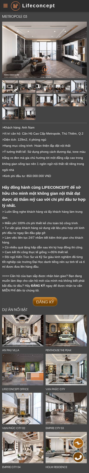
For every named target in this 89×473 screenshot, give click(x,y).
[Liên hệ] (78, 444)
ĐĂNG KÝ (45, 301)
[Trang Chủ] (15, 5)
